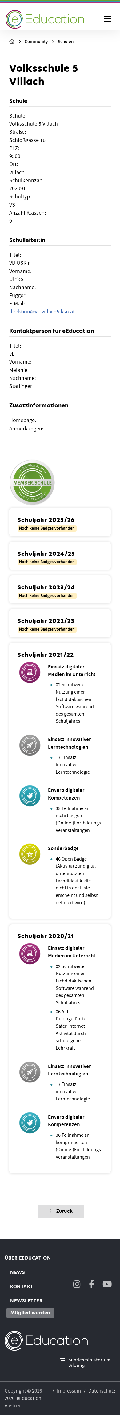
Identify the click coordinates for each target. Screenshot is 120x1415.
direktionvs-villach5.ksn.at (42, 311)
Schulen (66, 41)
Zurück (64, 1211)
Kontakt (21, 1287)
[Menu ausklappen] (107, 19)
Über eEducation (28, 1258)
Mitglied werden (30, 1313)
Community (36, 41)
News (17, 1272)
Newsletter (26, 1301)
